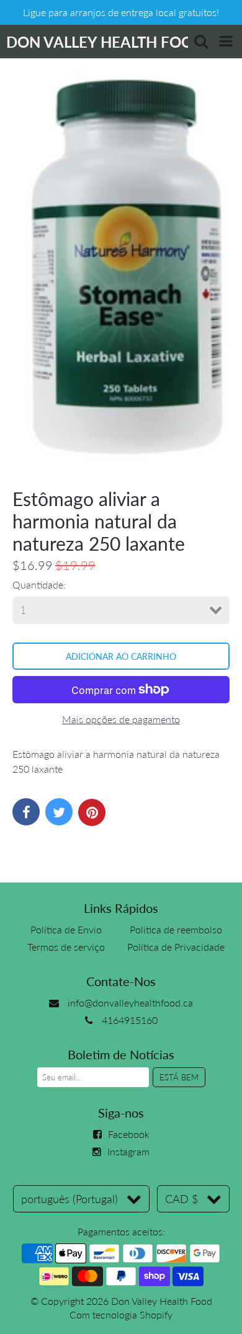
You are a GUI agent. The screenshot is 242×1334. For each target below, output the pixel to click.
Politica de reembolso (176, 929)
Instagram (128, 1151)
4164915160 (130, 1020)
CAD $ (181, 1199)
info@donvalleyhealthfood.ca (130, 1002)
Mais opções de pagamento (121, 719)
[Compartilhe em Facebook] (26, 811)
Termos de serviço (66, 947)
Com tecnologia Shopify (121, 1314)
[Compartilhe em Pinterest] (91, 812)
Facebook (129, 1134)
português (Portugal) (69, 1199)
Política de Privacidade (176, 947)
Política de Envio (66, 929)
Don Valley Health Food (161, 1301)
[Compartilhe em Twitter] (59, 811)
